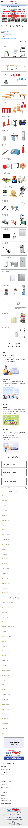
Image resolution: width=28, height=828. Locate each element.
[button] (12, 21)
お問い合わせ (4, 772)
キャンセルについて (5, 798)
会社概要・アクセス (5, 769)
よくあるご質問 (4, 774)
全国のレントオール (5, 787)
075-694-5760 (15, 817)
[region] (14, 15)
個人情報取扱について (6, 800)
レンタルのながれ (5, 795)
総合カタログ (4, 784)
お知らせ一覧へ (23, 41)
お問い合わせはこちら (14, 6)
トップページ (4, 766)
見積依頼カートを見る (6, 803)
